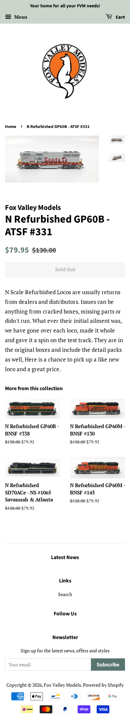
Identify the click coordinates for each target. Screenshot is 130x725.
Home (10, 127)
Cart (120, 17)
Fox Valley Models (62, 685)
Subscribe (108, 664)
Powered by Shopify (103, 685)
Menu (20, 17)
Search (65, 594)
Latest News (65, 557)
